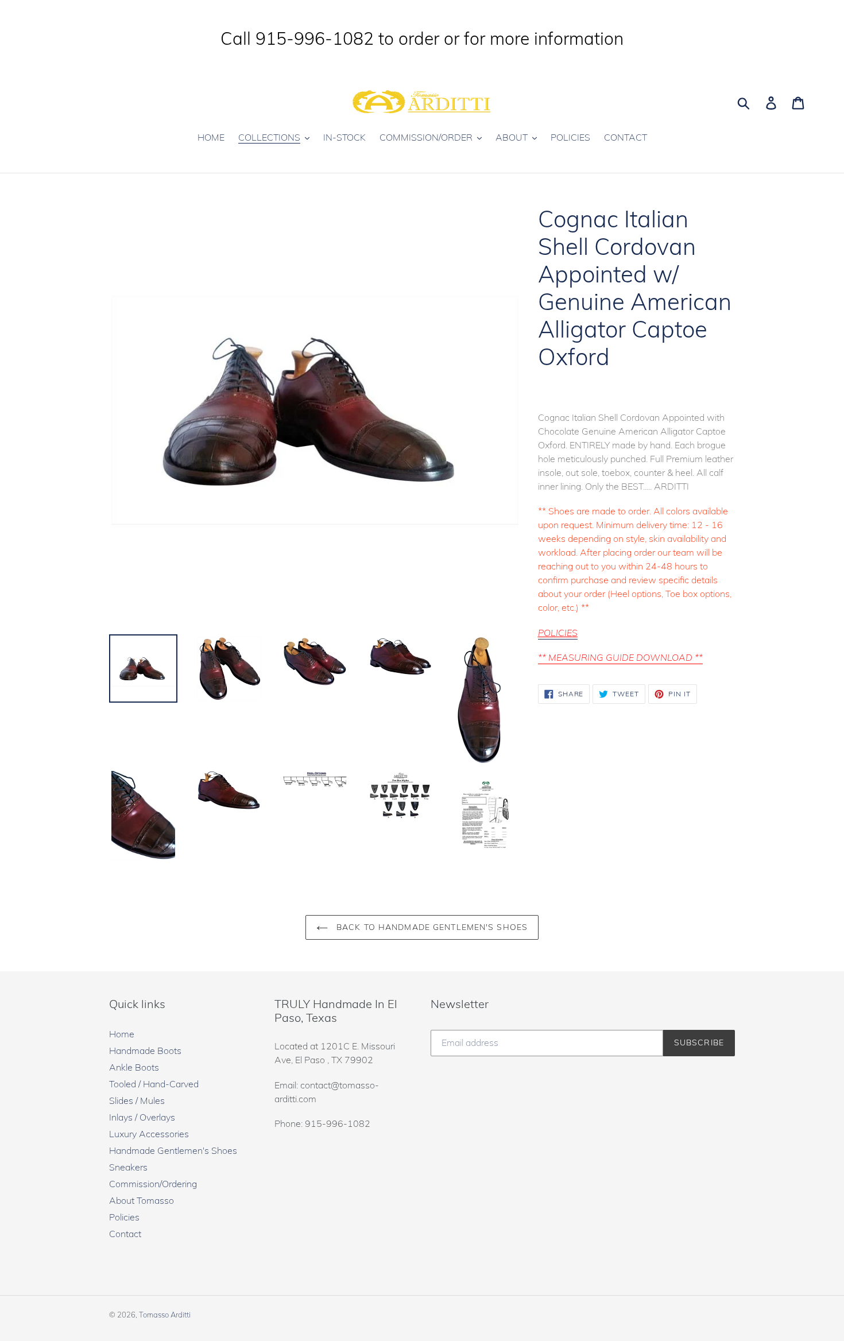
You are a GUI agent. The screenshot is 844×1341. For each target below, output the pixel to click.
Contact (125, 1233)
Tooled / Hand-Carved (154, 1084)
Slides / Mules (137, 1100)
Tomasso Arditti (165, 1314)
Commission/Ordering (153, 1183)
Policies (124, 1217)
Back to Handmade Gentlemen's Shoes (431, 927)
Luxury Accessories (149, 1134)
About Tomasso (141, 1200)
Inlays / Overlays (142, 1117)
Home (121, 1034)
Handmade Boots (145, 1050)
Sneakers (128, 1167)
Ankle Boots (134, 1067)
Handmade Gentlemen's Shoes (173, 1150)
